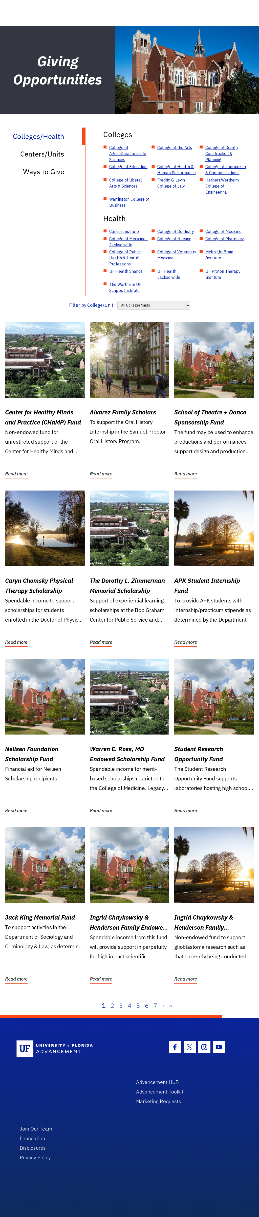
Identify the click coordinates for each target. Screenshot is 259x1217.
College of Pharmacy (224, 238)
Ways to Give (43, 171)
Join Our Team (36, 1128)
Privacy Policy (35, 1157)
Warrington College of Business (129, 202)
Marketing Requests (158, 1101)
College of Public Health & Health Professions (125, 257)
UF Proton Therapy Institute (223, 274)
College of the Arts (174, 147)
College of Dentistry (175, 231)
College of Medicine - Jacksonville (128, 241)
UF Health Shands (126, 271)
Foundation (32, 1138)
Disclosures (33, 1147)
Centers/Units (42, 154)
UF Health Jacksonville (168, 274)
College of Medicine (223, 231)
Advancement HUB (157, 1082)
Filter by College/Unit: (92, 305)
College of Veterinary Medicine (176, 254)
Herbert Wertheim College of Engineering (222, 186)
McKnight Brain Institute (219, 254)
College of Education (128, 166)
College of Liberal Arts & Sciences (125, 183)
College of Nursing (174, 238)
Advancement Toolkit (160, 1091)
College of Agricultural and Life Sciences (127, 153)
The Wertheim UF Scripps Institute (125, 287)
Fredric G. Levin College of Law (171, 183)
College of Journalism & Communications (225, 169)
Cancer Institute (124, 231)
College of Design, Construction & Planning (222, 153)
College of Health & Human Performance (176, 169)
